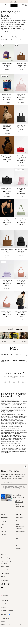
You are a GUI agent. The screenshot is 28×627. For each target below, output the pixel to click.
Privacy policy (4, 600)
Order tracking (5, 558)
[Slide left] (25, 1)
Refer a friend (20, 521)
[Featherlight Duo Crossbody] (7, 208)
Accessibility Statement (7, 610)
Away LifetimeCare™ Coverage (20, 526)
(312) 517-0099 (19, 502)
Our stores (19, 517)
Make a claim (5, 566)
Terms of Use (4, 604)
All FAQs (3, 577)
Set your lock (5, 573)
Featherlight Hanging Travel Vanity (13, 438)
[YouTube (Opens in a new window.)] (2, 588)
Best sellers (4, 517)
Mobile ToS (4, 607)
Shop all (3, 531)
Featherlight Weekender (8, 420)
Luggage (4, 341)
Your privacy (4, 614)
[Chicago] (6, 501)
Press (17, 545)
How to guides (5, 570)
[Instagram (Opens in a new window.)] (2, 584)
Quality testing (20, 531)
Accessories (23, 341)
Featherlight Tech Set (7, 439)
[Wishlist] (23, 5)
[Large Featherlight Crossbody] (7, 300)
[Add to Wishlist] (12, 60)
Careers (18, 535)
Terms (20, 487)
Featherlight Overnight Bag (16, 414)
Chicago (17, 500)
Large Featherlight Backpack (12, 422)
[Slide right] (2, 1)
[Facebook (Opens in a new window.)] (5, 584)
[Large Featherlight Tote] (7, 177)
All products (4, 36)
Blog (17, 538)
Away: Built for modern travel (13, 624)
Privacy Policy (6, 487)
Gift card (3, 534)
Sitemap (18, 548)
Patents (3, 621)
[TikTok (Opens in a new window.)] (9, 584)
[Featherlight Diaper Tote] (7, 239)
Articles (18, 541)
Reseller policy (5, 618)
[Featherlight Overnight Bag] (7, 114)
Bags (14, 341)
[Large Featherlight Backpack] (7, 145)
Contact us (4, 580)
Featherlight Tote (12, 422)
